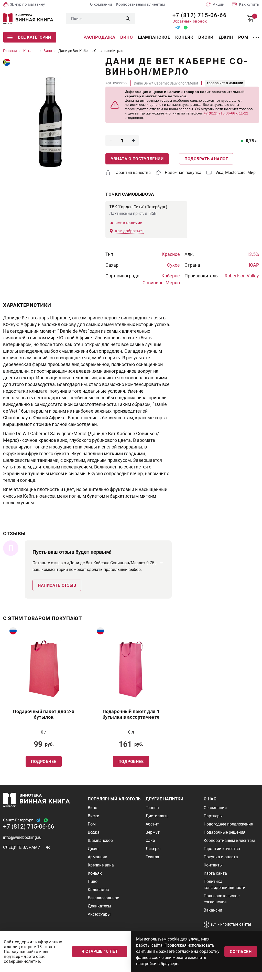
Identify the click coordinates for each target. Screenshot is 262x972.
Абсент (152, 824)
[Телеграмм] (177, 27)
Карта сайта (215, 873)
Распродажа (99, 37)
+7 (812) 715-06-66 (197, 15)
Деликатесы (99, 906)
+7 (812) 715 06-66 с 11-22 (226, 113)
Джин (226, 37)
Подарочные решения (224, 832)
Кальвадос (98, 889)
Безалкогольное (103, 897)
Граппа (152, 807)
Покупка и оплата (221, 856)
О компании (101, 4)
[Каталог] (256, 34)
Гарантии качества (222, 848)
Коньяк (184, 37)
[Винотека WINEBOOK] (28, 18)
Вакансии (213, 910)
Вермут (153, 832)
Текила (152, 856)
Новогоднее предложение (228, 824)
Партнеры (213, 815)
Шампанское (154, 37)
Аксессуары (99, 914)
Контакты (213, 865)
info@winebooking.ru (22, 837)
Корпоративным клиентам (140, 4)
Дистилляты (157, 815)
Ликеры (153, 848)
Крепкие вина (101, 865)
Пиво (92, 881)
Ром (243, 37)
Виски (206, 37)
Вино (126, 37)
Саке (150, 840)
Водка (94, 832)
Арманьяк (97, 856)
